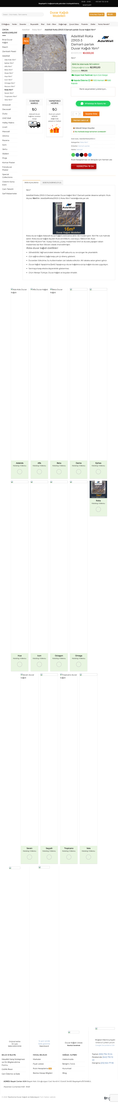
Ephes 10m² (9, 63)
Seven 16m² (9, 93)
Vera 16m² (8, 100)
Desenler (23, 24)
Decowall (6, 109)
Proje (4, 158)
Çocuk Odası (74, 24)
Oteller (93, 24)
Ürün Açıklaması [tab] (31, 183)
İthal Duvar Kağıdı (7, 41)
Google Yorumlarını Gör (105, 1045)
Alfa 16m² (8, 66)
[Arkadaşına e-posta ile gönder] (81, 155)
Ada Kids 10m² (10, 60)
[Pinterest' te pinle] (86, 155)
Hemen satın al (80, 120)
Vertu (4, 149)
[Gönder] (42, 14)
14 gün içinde (44, 1041)
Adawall (80, 149)
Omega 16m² (9, 83)
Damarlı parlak (84, 146)
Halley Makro (8, 123)
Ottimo (5, 136)
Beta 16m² (8, 70)
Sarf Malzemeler (9, 193)
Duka (4, 114)
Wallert (5, 154)
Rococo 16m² (9, 86)
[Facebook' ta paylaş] (77, 155)
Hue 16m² (8, 76)
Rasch (5, 47)
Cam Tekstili (7, 189)
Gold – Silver (51, 24)
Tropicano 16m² (10, 96)
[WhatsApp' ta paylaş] (73, 155)
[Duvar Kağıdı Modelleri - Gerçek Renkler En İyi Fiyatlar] (59, 14)
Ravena (5, 140)
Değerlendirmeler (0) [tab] (52, 183)
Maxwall (6, 131)
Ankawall (6, 105)
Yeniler (14, 24)
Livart (4, 127)
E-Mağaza (5, 24)
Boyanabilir (34, 24)
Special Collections (7, 175)
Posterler (84, 24)
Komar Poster (8, 162)
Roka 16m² (8, 90)
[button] (97, 14)
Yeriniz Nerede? (104, 24)
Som (4, 145)
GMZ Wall (6, 118)
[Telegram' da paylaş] (90, 155)
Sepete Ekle (91, 114)
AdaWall (6, 56)
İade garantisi (44, 1044)
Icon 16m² (8, 80)
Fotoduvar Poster (7, 168)
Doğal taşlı (63, 24)
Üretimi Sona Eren (8, 183)
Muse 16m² (8, 73)
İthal (42, 24)
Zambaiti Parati (9, 51)
